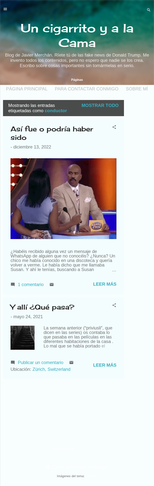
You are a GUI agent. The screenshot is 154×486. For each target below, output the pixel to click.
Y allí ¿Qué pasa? (42, 307)
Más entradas (63, 449)
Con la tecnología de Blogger (79, 466)
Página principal (27, 88)
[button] (114, 127)
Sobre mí (137, 88)
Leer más (104, 284)
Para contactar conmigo (87, 88)
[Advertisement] (139, 156)
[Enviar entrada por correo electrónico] (51, 285)
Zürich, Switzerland (51, 369)
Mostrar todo (100, 105)
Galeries (91, 476)
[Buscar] (148, 10)
